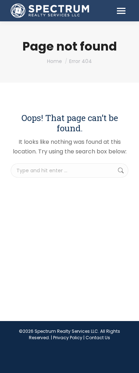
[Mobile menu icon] (121, 11)
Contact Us (98, 338)
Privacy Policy (67, 338)
